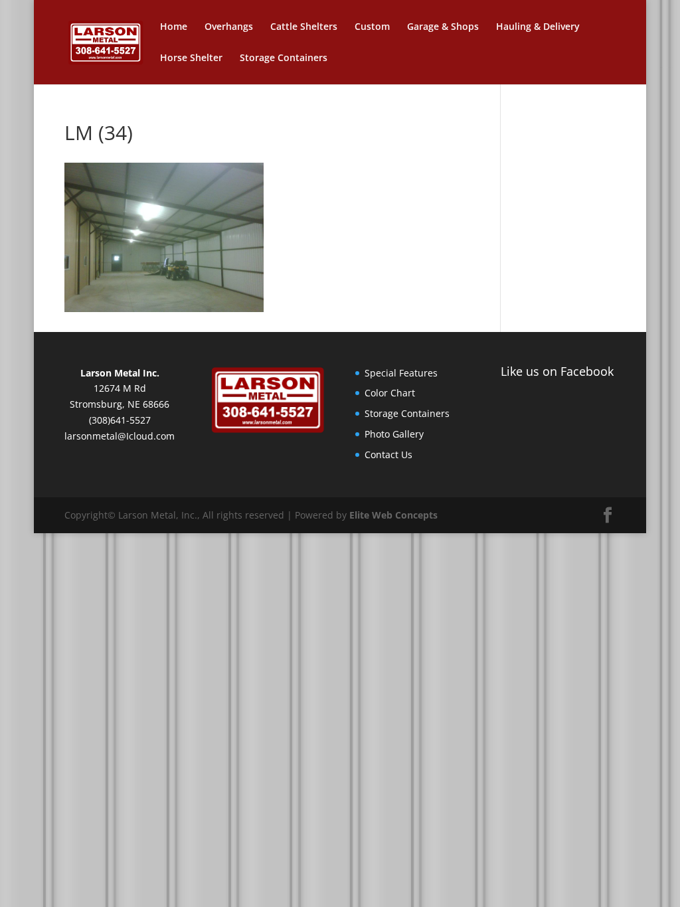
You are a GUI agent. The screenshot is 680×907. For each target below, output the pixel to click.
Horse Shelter (191, 58)
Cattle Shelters (303, 27)
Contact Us (388, 454)
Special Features (401, 373)
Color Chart (390, 392)
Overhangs (229, 27)
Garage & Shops (443, 27)
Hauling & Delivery (538, 27)
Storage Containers (283, 58)
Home (173, 27)
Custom (372, 27)
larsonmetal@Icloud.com (119, 436)
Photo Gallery (394, 434)
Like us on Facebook (557, 371)
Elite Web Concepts (393, 515)
